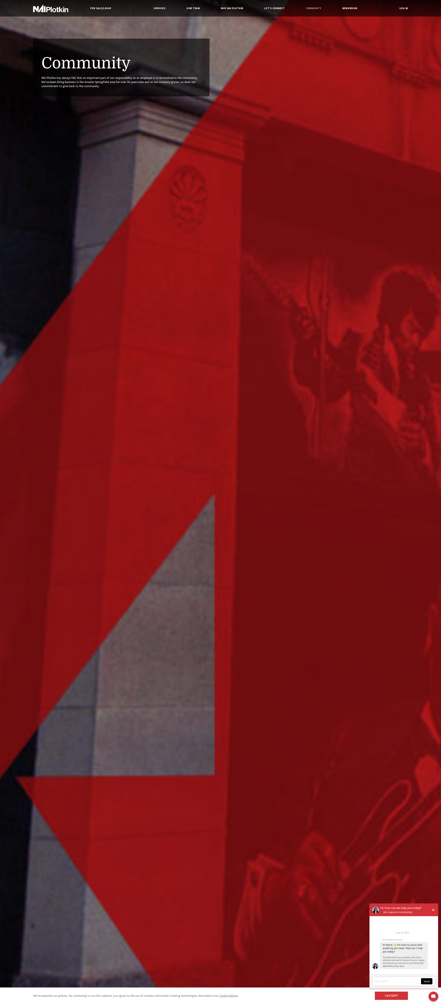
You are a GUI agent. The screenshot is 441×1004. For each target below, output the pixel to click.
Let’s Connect (274, 8)
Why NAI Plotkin (232, 8)
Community (313, 8)
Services (159, 8)
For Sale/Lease (100, 8)
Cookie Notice (228, 996)
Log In (403, 8)
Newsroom (349, 8)
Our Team (193, 8)
